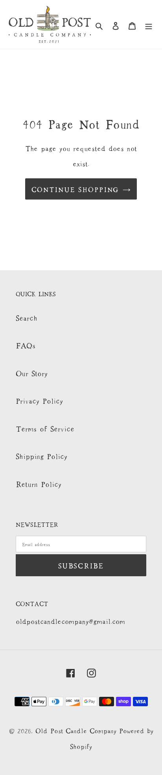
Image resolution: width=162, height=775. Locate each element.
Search (26, 317)
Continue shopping (75, 188)
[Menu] (148, 25)
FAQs (25, 344)
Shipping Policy (41, 455)
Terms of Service (45, 427)
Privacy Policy (39, 400)
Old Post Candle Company (77, 730)
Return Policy (38, 483)
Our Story (32, 372)
